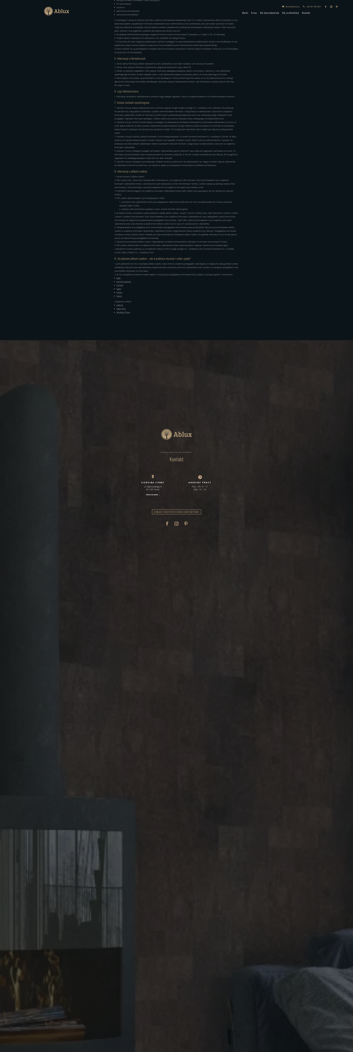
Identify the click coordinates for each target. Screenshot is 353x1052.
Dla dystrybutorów (269, 12)
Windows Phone (123, 312)
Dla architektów (290, 12)
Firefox (119, 292)
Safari (118, 289)
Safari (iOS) (121, 308)
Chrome (119, 285)
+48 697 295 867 (313, 6)
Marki (245, 12)
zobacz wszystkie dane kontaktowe (176, 512)
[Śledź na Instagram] (331, 7)
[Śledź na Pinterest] (337, 7)
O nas (254, 12)
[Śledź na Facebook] (325, 7)
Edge (118, 278)
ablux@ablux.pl (292, 6)
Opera (119, 296)
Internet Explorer (123, 281)
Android (119, 305)
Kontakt (306, 12)
